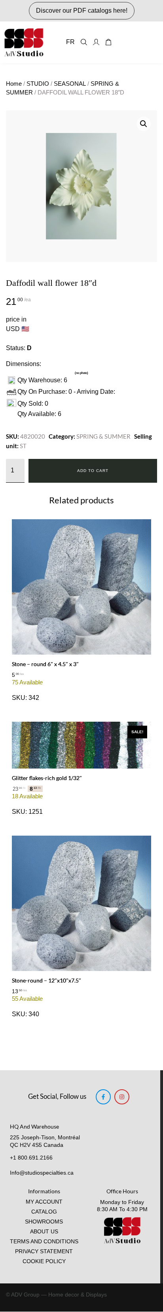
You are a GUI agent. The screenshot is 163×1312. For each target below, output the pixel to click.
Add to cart (92, 470)
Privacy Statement (44, 1251)
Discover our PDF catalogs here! (81, 10)
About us (44, 1232)
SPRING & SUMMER (103, 436)
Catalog (44, 1212)
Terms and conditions (44, 1242)
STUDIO (38, 84)
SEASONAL (70, 84)
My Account (44, 1202)
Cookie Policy (44, 1261)
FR (70, 42)
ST (23, 445)
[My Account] (96, 42)
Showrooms (44, 1222)
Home (14, 84)
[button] (143, 124)
